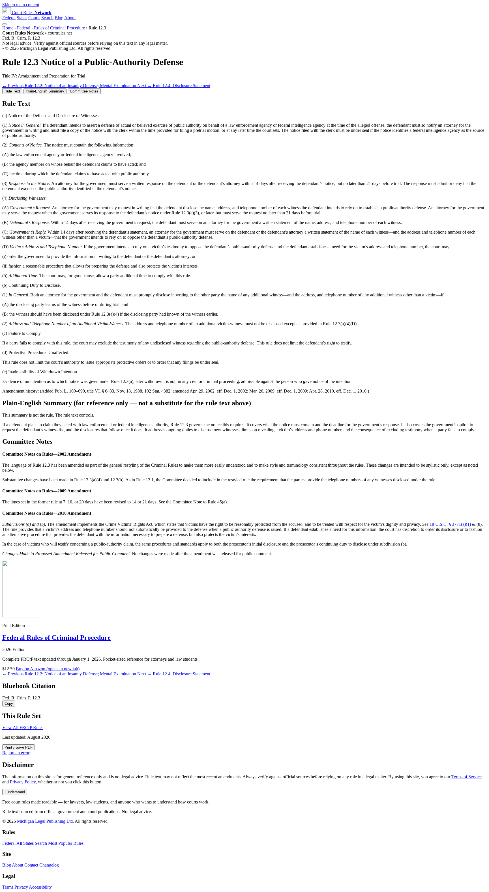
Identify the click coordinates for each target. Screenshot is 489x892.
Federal (9, 17)
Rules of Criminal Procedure (59, 27)
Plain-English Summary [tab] (45, 91)
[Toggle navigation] (4, 24)
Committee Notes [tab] (84, 91)
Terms (7, 887)
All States (25, 843)
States (22, 17)
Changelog (49, 865)
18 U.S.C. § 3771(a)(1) (450, 524)
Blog (59, 17)
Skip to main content (20, 4)
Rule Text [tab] (12, 91)
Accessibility (40, 887)
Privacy (21, 887)
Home (7, 27)
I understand (15, 792)
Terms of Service (466, 776)
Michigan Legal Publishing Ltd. (45, 821)
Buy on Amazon (48, 668)
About (70, 17)
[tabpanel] (244, 247)
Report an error (15, 752)
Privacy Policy (23, 781)
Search (47, 17)
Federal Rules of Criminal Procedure (56, 637)
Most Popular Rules (65, 843)
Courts (34, 17)
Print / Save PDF (19, 747)
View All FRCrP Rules (22, 727)
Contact (31, 865)
